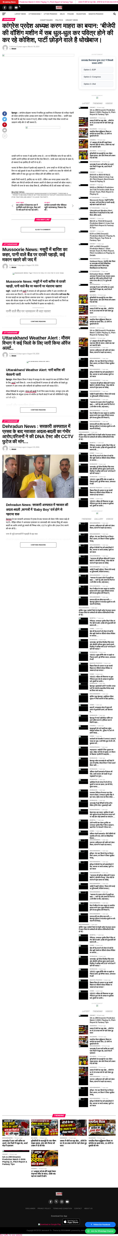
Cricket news (72, 20)
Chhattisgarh (46, 20)
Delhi (62, 14)
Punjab (70, 14)
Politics (59, 20)
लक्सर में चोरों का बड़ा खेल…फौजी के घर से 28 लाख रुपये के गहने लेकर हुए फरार (82, 2)
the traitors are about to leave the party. (30, 197)
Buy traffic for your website (11, 1235)
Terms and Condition (62, 1208)
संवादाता (14, 49)
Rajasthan (81, 14)
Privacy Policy (44, 1208)
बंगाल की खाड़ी (30, 391)
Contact (78, 1208)
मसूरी (24, 291)
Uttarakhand (34, 14)
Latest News (20, 14)
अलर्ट (13, 383)
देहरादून (9, 519)
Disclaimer (30, 1208)
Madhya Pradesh (96, 14)
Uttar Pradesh (50, 14)
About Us (88, 1208)
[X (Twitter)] (56, 1201)
